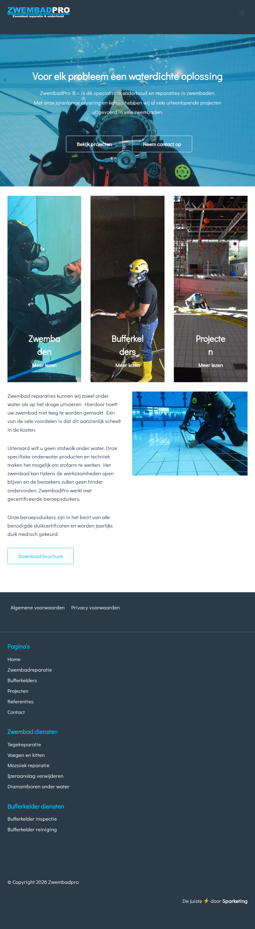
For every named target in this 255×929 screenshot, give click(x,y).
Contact (16, 712)
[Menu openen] (242, 12)
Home (14, 659)
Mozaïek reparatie (28, 765)
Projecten (17, 690)
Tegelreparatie (24, 744)
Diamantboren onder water (38, 786)
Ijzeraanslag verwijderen (35, 775)
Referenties (20, 701)
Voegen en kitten (26, 754)
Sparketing (235, 900)
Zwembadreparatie (29, 669)
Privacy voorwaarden (95, 607)
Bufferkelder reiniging (32, 829)
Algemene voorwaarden (38, 607)
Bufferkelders (22, 680)
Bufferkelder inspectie (32, 818)
